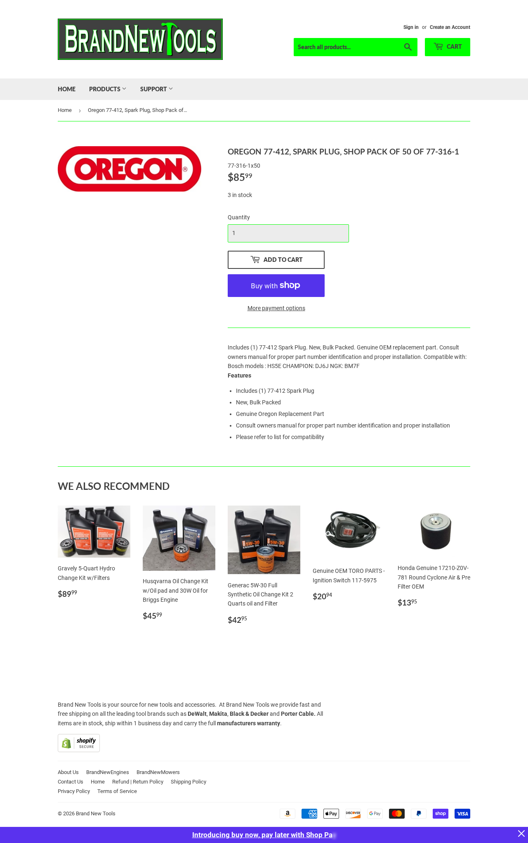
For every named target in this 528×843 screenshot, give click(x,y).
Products (105, 89)
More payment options (276, 308)
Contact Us (70, 782)
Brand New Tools (96, 813)
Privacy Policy (74, 791)
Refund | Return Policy (137, 782)
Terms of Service (117, 791)
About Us (68, 772)
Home (66, 89)
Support (154, 89)
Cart (454, 46)
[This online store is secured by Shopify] (79, 750)
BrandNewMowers (158, 772)
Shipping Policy (188, 782)
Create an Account (450, 27)
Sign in (411, 27)
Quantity (239, 217)
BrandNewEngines (107, 772)
